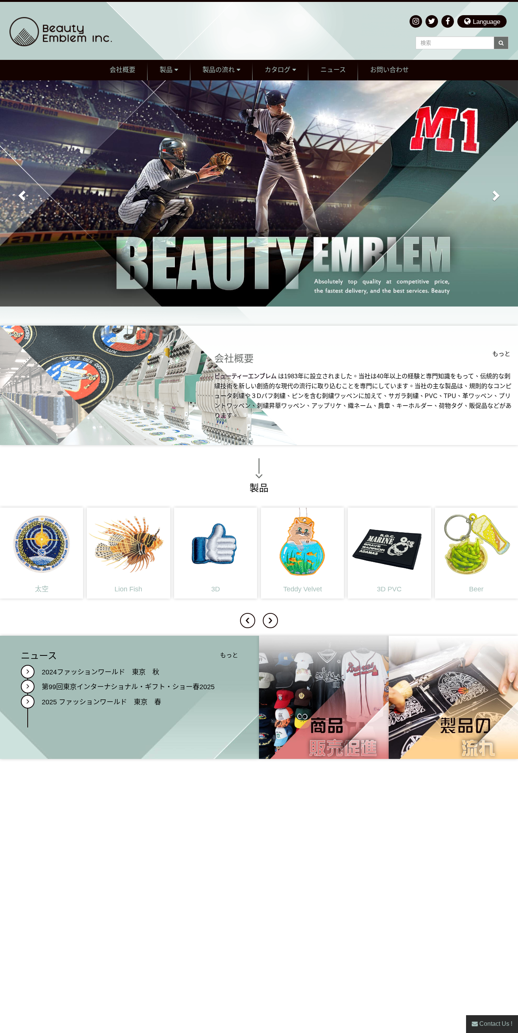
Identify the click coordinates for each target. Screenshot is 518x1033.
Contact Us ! (495, 1023)
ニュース (333, 70)
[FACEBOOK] (447, 21)
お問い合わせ (389, 70)
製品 (167, 70)
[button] (482, 21)
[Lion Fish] (128, 553)
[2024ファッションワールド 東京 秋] (28, 672)
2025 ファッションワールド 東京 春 (101, 702)
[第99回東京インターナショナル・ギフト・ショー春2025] (28, 686)
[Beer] (476, 553)
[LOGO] (70, 30)
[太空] (41, 553)
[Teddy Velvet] (302, 553)
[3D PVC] (389, 553)
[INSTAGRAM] (416, 21)
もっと (501, 354)
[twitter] (431, 21)
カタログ (278, 70)
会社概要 (122, 70)
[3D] (215, 553)
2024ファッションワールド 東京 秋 (100, 672)
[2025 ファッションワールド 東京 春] (28, 702)
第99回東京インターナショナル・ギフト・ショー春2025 (128, 687)
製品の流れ (219, 70)
